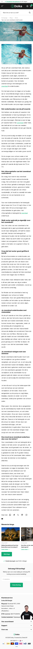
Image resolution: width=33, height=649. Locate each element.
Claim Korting (16, 585)
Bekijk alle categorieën (2, 6)
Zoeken (30, 12)
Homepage (4, 18)
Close (16, 621)
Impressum (17, 617)
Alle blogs (7, 554)
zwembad (4, 86)
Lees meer (4, 549)
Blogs (11, 18)
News (16, 18)
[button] (2, 1)
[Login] (27, 6)
